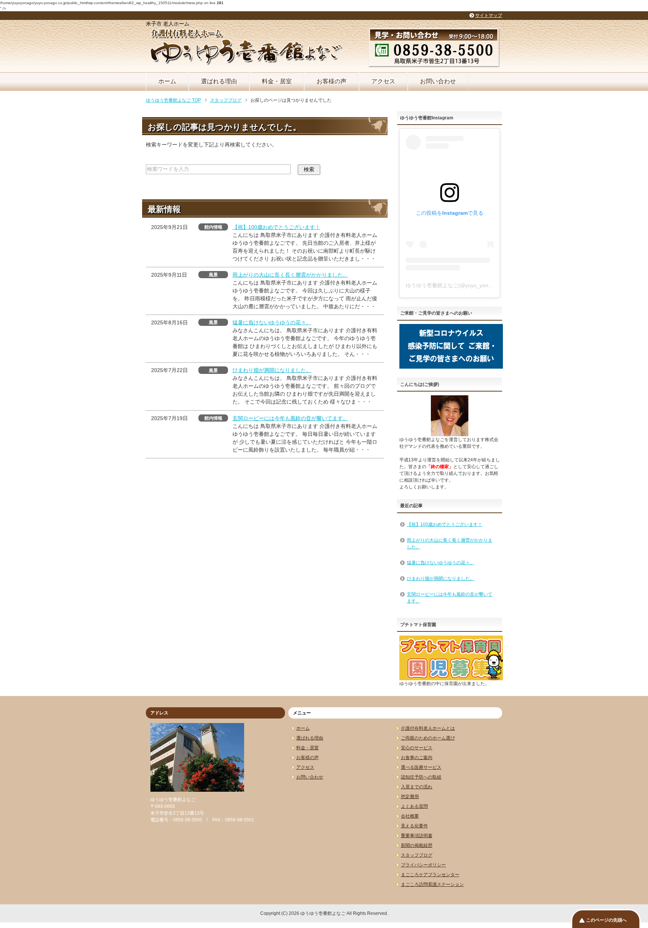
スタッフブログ (416, 855)
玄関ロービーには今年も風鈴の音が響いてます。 (290, 418)
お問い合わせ (438, 81)
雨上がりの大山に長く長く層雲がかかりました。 (290, 275)
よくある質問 (414, 806)
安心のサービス (416, 747)
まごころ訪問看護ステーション (432, 884)
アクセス (383, 81)
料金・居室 (277, 81)
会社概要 (410, 816)
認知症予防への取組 (421, 777)
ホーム (167, 81)
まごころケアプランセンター (430, 874)
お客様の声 (331, 81)
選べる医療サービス (421, 767)
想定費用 (410, 796)
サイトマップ (488, 15)
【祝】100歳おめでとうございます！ (276, 227)
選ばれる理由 (219, 81)
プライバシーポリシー (423, 865)
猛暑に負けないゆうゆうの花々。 (271, 322)
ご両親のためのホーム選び (428, 738)
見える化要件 (414, 826)
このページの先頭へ (606, 920)
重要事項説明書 (416, 835)
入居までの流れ (416, 786)
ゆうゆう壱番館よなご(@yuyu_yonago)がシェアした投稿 (473, 285)
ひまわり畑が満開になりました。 (271, 370)
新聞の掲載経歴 (416, 845)
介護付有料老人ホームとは (428, 728)
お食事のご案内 (416, 757)
